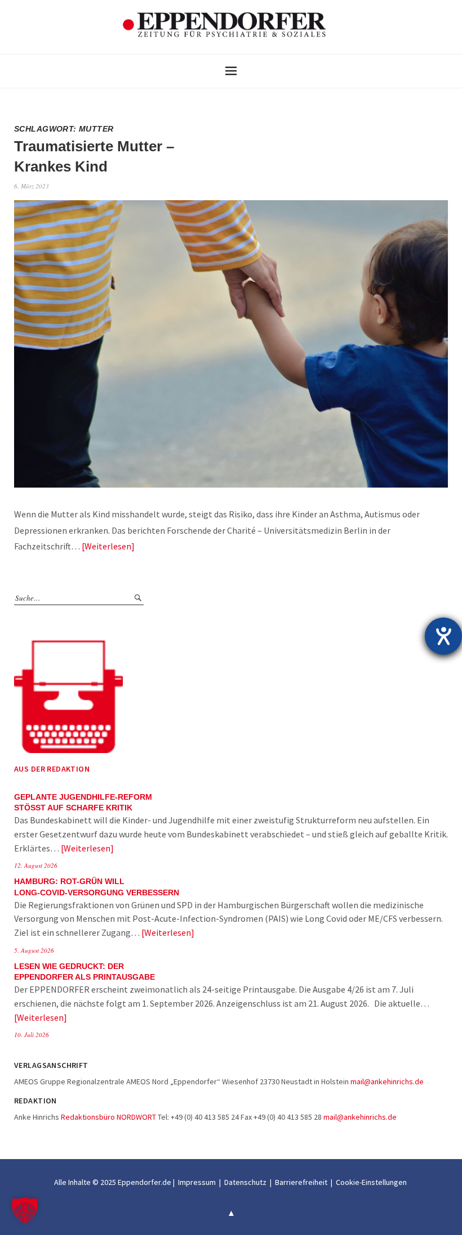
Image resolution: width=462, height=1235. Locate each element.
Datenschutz (245, 1182)
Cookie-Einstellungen (371, 1182)
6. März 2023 (31, 186)
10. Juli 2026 (31, 1034)
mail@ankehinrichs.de (387, 1081)
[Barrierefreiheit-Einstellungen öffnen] (443, 636)
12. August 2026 (35, 865)
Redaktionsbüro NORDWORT (108, 1117)
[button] (25, 1210)
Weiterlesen (108, 546)
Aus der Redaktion (52, 769)
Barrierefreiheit (301, 1182)
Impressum (197, 1182)
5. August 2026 (34, 950)
